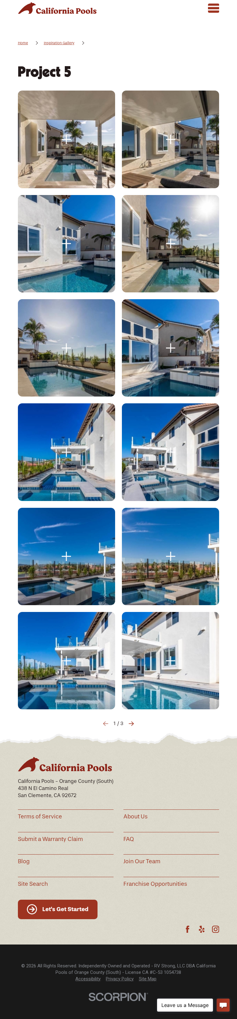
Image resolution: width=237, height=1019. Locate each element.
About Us (135, 816)
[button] (66, 139)
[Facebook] (187, 929)
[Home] (57, 8)
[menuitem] (88, 979)
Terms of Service (40, 816)
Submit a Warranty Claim (50, 839)
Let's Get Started (65, 909)
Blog (24, 861)
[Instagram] (215, 929)
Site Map (147, 979)
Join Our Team (141, 861)
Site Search (33, 884)
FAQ (128, 839)
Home (23, 43)
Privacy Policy (120, 979)
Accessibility (88, 979)
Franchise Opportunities (155, 884)
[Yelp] (201, 929)
